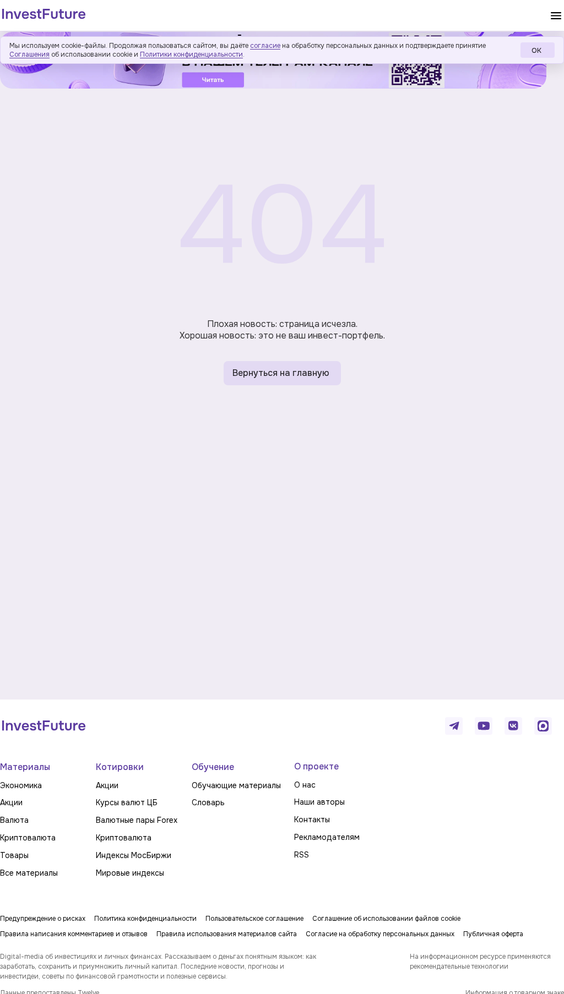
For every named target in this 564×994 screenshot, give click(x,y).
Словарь (208, 802)
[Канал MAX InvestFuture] (543, 726)
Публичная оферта (493, 934)
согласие (265, 45)
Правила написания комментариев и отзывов (74, 934)
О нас (305, 785)
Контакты (312, 819)
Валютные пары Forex (136, 820)
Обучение (213, 767)
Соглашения (29, 54)
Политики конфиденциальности (191, 54)
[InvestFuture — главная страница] (44, 15)
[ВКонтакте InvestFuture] (513, 726)
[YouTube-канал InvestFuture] (483, 726)
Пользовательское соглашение (254, 918)
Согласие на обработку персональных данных (380, 934)
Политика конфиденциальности (145, 918)
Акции (11, 802)
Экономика (21, 785)
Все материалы (29, 873)
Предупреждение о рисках (42, 918)
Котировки (120, 767)
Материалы (25, 767)
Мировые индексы (130, 873)
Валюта (14, 820)
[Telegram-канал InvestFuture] (454, 726)
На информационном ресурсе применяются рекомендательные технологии (480, 961)
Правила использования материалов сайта (226, 934)
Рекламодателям (327, 837)
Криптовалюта (28, 838)
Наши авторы (319, 802)
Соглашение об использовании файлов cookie (386, 918)
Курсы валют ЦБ (127, 802)
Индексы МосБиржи (133, 855)
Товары (14, 855)
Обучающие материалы (236, 785)
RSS (301, 855)
